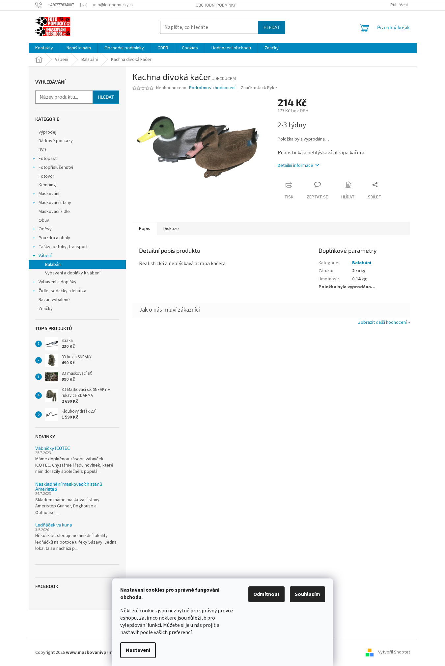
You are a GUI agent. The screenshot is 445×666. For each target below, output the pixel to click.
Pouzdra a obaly (54, 238)
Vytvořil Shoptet (394, 652)
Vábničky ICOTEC (52, 448)
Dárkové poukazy (56, 141)
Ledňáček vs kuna (53, 524)
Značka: (259, 88)
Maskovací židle (54, 211)
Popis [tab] (144, 228)
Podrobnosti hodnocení (212, 88)
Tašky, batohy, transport (63, 246)
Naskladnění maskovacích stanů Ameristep (68, 486)
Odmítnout (266, 594)
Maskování (49, 194)
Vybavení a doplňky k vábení (72, 273)
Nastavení (138, 650)
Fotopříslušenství (56, 167)
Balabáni (53, 264)
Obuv (44, 220)
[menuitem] (44, 48)
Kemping (47, 185)
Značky (46, 308)
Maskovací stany (55, 202)
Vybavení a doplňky (57, 282)
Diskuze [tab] (171, 228)
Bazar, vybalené (54, 299)
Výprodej (47, 132)
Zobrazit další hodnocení (382, 322)
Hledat (272, 27)
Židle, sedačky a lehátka (62, 291)
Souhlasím (307, 594)
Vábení (45, 255)
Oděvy (45, 229)
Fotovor (46, 176)
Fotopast (48, 158)
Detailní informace (295, 165)
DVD (42, 149)
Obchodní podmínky (216, 5)
